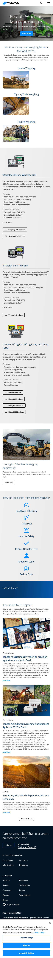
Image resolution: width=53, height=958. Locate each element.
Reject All (26, 945)
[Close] (50, 923)
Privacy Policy (39, 932)
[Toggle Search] (41, 3)
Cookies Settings (26, 937)
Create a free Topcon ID (27, 847)
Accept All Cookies (26, 953)
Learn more (9, 482)
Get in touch (26, 34)
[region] (26, 938)
